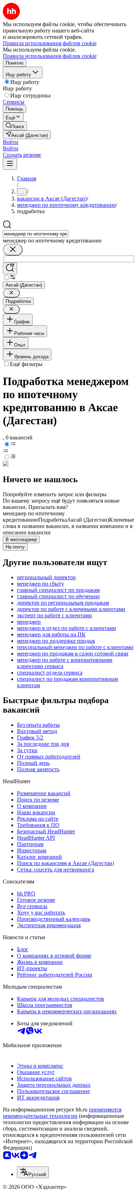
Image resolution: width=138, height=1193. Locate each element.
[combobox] (35, 234)
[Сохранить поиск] (10, 268)
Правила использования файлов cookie (50, 56)
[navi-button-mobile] (10, 164)
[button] (10, 142)
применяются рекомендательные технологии (62, 1113)
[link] (15, 125)
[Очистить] (13, 250)
